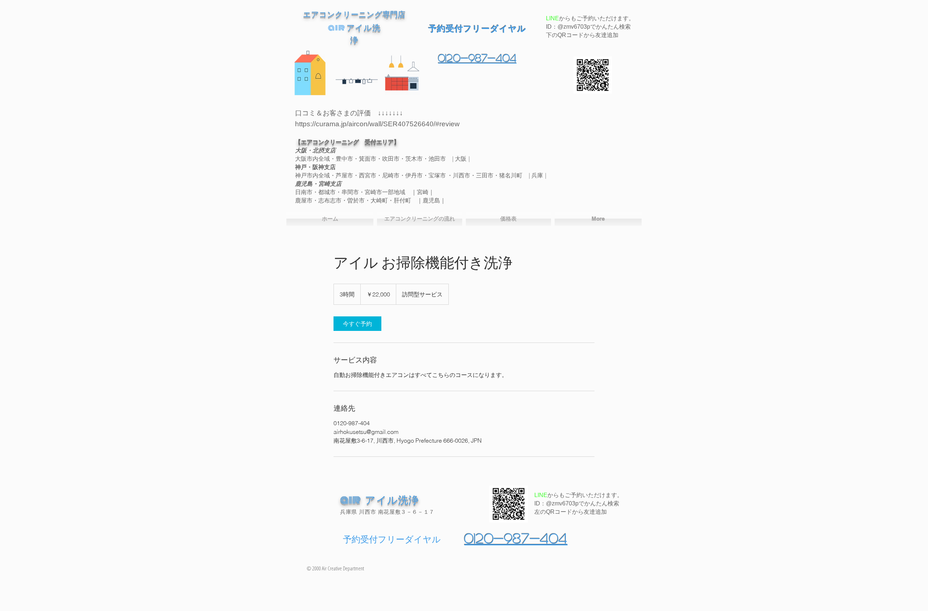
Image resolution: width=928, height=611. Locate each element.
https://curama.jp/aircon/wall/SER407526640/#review (377, 124)
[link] (357, 323)
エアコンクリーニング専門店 (354, 14)
